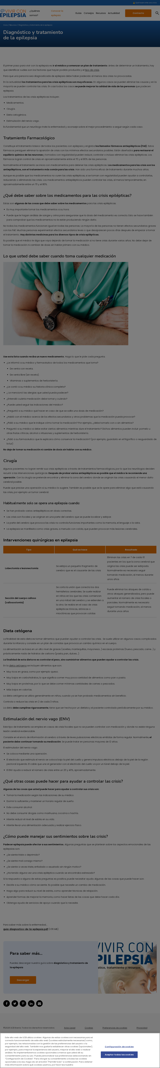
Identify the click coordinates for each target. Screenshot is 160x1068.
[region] (80, 1050)
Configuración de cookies (119, 1046)
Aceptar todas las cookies (119, 1054)
